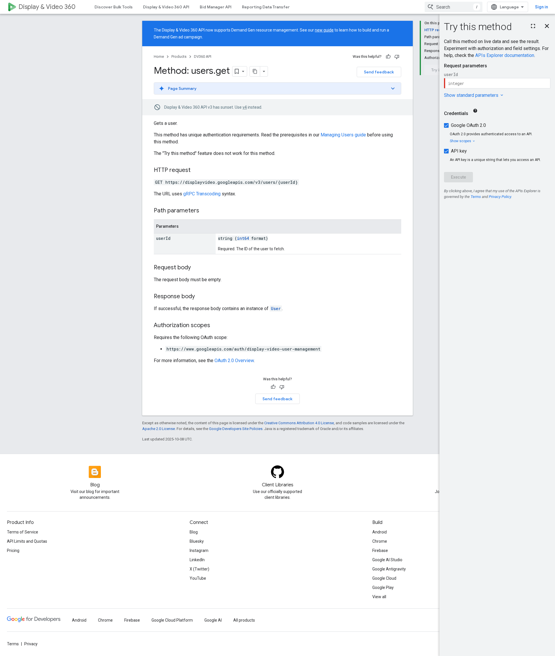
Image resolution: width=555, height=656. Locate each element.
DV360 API (202, 56)
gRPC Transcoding (202, 194)
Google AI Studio (387, 559)
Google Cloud (384, 578)
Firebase (380, 550)
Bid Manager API (216, 7)
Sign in (541, 7)
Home (159, 56)
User (276, 308)
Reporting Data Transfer (266, 7)
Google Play (383, 587)
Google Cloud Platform (172, 620)
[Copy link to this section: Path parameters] (205, 210)
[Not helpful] (397, 56)
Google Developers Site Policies (235, 429)
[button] (277, 88)
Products (178, 56)
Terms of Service (22, 532)
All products (244, 620)
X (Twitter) (199, 569)
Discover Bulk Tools (114, 7)
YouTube (198, 578)
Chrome (379, 541)
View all (379, 596)
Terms (13, 644)
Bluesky (197, 541)
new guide (324, 30)
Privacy (31, 644)
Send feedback (379, 72)
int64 (243, 238)
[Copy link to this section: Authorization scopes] (216, 325)
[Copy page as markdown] (255, 71)
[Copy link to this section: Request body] (196, 267)
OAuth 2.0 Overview (234, 360)
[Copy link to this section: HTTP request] (196, 170)
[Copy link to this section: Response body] (200, 296)
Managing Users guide (343, 135)
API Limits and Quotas (27, 541)
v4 (245, 107)
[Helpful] (388, 56)
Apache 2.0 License (158, 429)
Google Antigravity (389, 569)
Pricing (13, 550)
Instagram (199, 550)
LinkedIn (197, 559)
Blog (194, 532)
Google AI (213, 620)
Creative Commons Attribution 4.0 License (299, 423)
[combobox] (453, 7)
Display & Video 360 (46, 7)
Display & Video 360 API (166, 7)
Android (379, 532)
